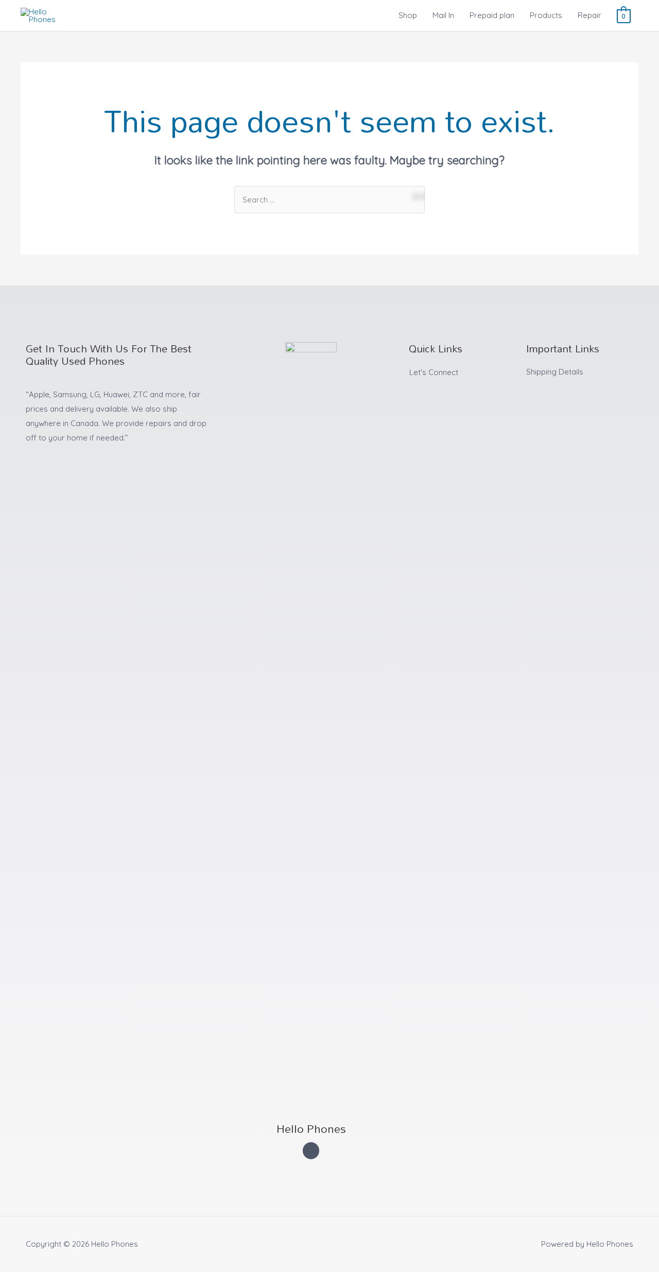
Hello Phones (311, 1128)
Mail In (443, 15)
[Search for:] (329, 200)
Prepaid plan (492, 15)
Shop (407, 15)
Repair (589, 15)
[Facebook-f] (311, 1150)
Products (546, 15)
